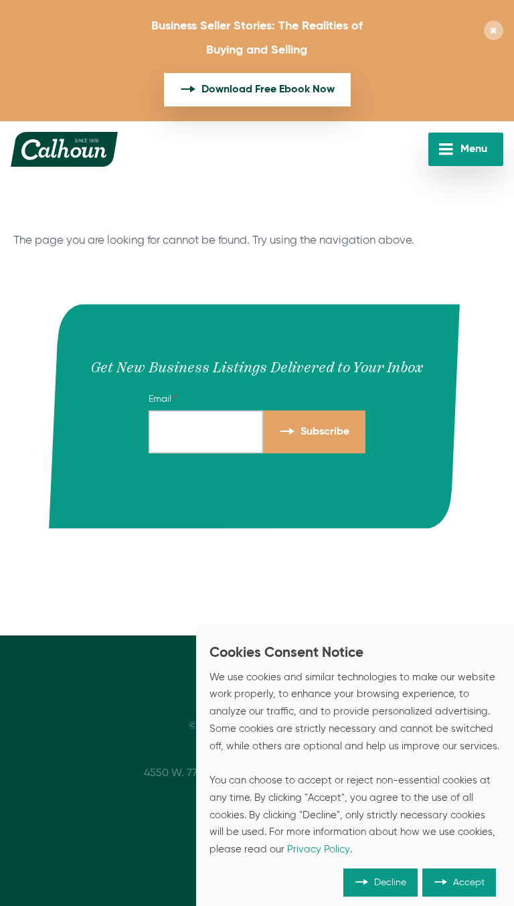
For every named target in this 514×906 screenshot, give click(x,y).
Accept (469, 882)
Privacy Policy (318, 849)
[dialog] (355, 765)
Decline (390, 882)
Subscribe (325, 432)
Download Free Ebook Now (268, 89)
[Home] (64, 149)
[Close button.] (493, 31)
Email (160, 399)
